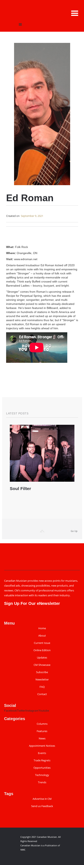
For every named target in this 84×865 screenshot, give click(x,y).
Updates (42, 657)
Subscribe (42, 672)
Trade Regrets (42, 760)
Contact (42, 694)
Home (42, 628)
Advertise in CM (42, 799)
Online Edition (42, 650)
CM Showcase (42, 665)
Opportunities (42, 767)
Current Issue (42, 643)
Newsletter (42, 679)
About (42, 635)
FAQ (42, 687)
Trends (42, 782)
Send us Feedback (42, 806)
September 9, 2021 (32, 216)
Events (42, 753)
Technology (42, 775)
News (42, 738)
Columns (42, 724)
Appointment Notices (42, 746)
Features (42, 731)
